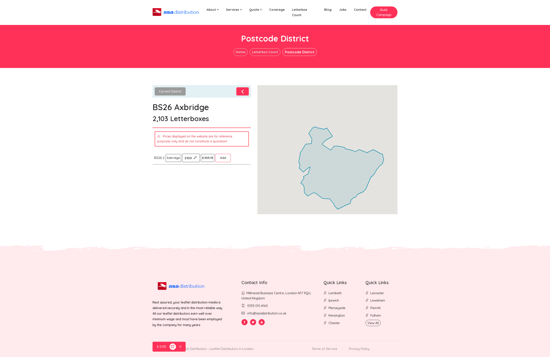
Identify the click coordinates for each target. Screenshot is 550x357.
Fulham (375, 315)
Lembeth (335, 293)
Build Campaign (383, 12)
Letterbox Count (299, 12)
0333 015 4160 (257, 306)
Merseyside (336, 308)
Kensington (336, 315)
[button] (212, 9)
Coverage (277, 10)
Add (223, 158)
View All (373, 323)
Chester (334, 323)
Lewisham (377, 300)
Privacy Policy (359, 349)
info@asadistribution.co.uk (266, 313)
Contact (360, 10)
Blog (328, 10)
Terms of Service (324, 349)
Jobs (343, 10)
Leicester (377, 293)
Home (240, 52)
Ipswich (333, 300)
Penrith (375, 308)
